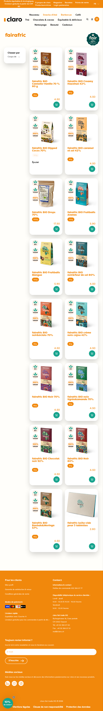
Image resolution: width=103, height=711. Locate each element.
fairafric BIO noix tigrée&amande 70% (80, 398)
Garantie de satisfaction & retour (18, 589)
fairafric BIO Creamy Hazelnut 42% (80, 82)
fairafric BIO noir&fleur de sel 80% (81, 274)
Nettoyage (41, 25)
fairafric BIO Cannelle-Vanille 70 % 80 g (46, 84)
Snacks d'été (50, 15)
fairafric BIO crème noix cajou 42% (79, 334)
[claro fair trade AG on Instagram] (14, 685)
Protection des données (78, 706)
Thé (27, 20)
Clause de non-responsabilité (48, 706)
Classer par (14, 52)
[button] (8, 703)
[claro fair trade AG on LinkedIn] (7, 685)
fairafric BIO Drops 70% (43, 213)
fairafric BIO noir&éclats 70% (42, 334)
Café (78, 15)
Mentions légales (21, 706)
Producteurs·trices (43, 5)
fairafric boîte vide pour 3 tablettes (79, 524)
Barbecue (66, 15)
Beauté (54, 25)
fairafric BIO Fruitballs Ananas (81, 213)
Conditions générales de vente (17, 594)
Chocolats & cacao (43, 20)
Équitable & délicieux (70, 20)
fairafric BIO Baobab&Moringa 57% (43, 525)
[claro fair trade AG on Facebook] (21, 685)
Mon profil (9, 585)
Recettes (68, 3)
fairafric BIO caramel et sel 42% (80, 149)
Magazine (57, 3)
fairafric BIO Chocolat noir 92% (45, 460)
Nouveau (34, 15)
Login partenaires (61, 5)
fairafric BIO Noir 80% (78, 460)
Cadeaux (67, 25)
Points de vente (82, 3)
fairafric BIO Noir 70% (46, 397)
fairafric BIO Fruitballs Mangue (46, 274)
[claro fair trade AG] (13, 19)
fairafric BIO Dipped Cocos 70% (44, 149)
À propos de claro (42, 3)
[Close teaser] (14, 697)
